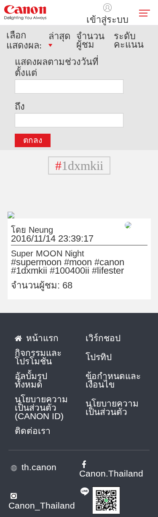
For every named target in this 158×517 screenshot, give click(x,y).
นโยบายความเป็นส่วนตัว (112, 407)
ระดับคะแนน (129, 40)
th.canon (38, 467)
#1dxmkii (29, 271)
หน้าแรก (42, 338)
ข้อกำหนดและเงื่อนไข (113, 380)
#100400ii (69, 271)
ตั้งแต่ (26, 72)
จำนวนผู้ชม (90, 40)
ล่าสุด (59, 36)
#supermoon (36, 262)
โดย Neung (32, 229)
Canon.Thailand (111, 473)
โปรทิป (99, 357)
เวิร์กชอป (103, 338)
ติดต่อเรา (33, 431)
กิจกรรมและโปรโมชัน (38, 357)
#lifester (108, 271)
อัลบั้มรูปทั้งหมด (31, 380)
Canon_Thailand (41, 505)
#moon (78, 262)
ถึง (20, 106)
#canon (109, 262)
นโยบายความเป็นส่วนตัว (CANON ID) (41, 407)
